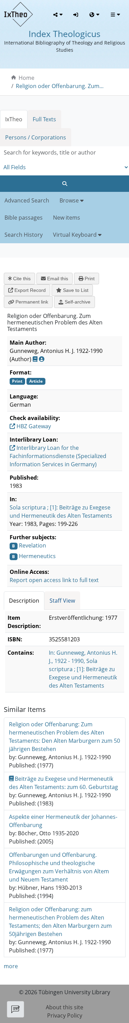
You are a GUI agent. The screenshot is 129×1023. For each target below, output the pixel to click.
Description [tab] (24, 600)
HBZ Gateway (33, 426)
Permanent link (31, 302)
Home (26, 78)
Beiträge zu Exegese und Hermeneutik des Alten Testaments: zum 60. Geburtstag (63, 783)
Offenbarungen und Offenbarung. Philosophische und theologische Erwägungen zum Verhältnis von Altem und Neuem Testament (59, 867)
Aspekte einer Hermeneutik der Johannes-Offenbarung (63, 821)
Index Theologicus (64, 33)
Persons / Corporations (35, 137)
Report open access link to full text (54, 580)
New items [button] (66, 217)
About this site (64, 1007)
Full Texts (44, 119)
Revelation (32, 545)
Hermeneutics (37, 556)
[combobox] (64, 152)
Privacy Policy (64, 1015)
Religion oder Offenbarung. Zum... (60, 86)
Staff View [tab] (62, 600)
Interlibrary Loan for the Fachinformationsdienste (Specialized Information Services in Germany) (58, 456)
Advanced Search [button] (26, 200)
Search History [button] (23, 234)
